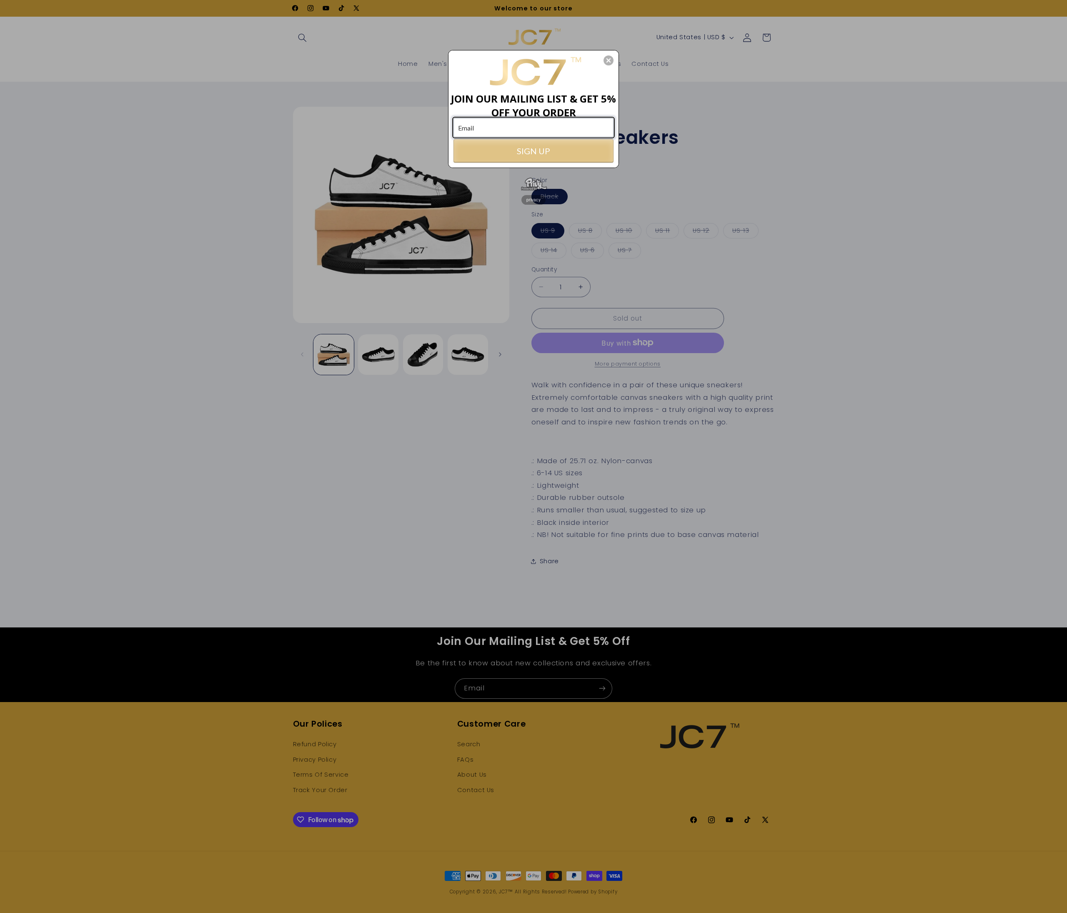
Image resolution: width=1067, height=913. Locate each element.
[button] (609, 60)
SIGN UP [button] (533, 151)
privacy (533, 200)
